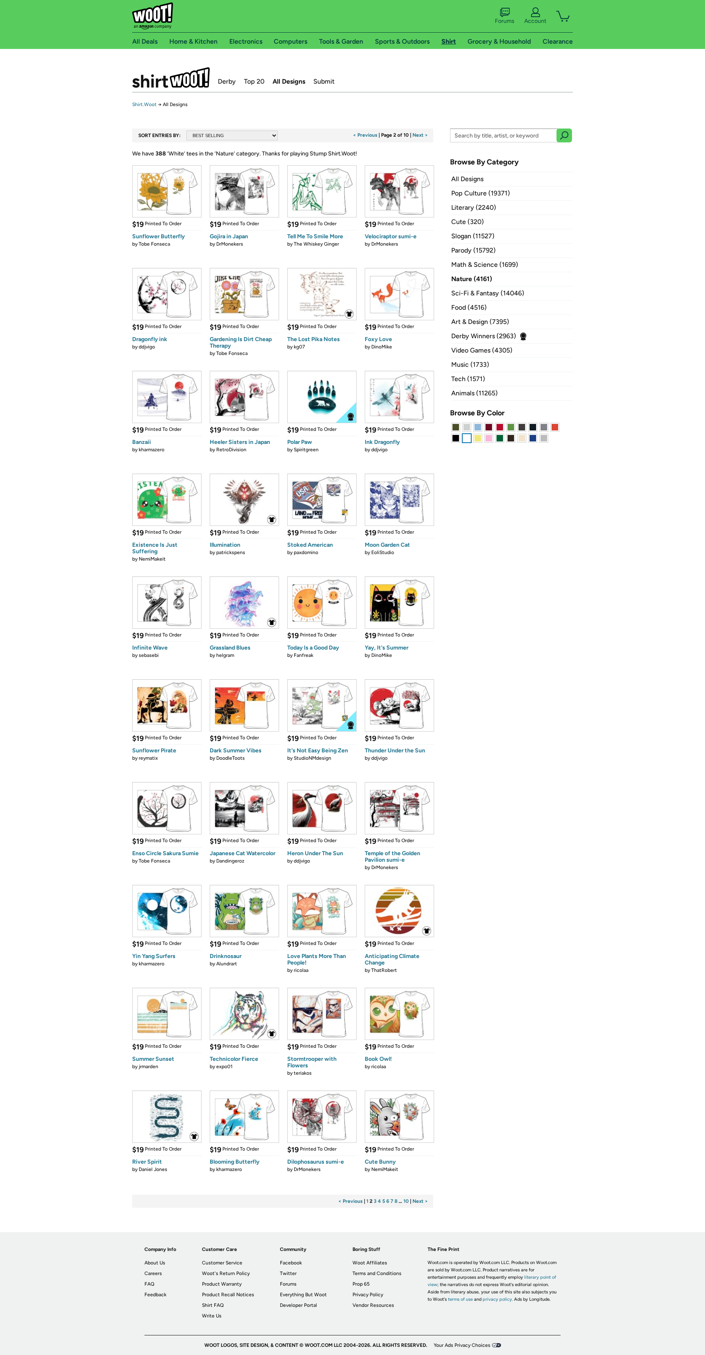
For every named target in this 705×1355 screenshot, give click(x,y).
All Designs (289, 81)
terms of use (460, 1299)
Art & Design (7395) (480, 322)
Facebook (291, 1263)
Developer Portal (298, 1305)
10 (406, 1201)
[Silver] (466, 427)
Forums (504, 21)
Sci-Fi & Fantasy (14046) (487, 293)
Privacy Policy (367, 1294)
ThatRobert (384, 970)
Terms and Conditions (376, 1273)
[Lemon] (477, 438)
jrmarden (148, 1066)
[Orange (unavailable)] (555, 427)
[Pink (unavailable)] (489, 438)
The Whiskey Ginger (316, 244)
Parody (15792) (473, 250)
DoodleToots (230, 758)
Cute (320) (467, 222)
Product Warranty (222, 1284)
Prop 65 (361, 1284)
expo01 (224, 1066)
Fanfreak (303, 655)
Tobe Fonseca (154, 244)
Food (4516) (469, 307)
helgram (225, 655)
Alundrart (226, 964)
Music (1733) (470, 364)
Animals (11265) (474, 393)
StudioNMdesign (312, 758)
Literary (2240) (473, 207)
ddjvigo (147, 347)
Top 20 (254, 81)
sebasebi (149, 655)
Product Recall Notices (228, 1294)
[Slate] (544, 427)
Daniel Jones (153, 1169)
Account (535, 21)
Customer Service (222, 1263)
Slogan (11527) (472, 236)
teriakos (303, 1073)
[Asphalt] (522, 427)
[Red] (500, 427)
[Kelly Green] (500, 438)
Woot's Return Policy (226, 1273)
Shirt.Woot (171, 77)
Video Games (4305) (481, 350)
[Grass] (511, 427)
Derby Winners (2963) (483, 336)
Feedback (155, 1294)
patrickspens (230, 552)
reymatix (148, 758)
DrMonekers (229, 244)
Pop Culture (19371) (480, 193)
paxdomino (306, 552)
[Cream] (522, 438)
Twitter (288, 1273)
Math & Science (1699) (484, 264)
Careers (153, 1273)
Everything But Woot (303, 1294)
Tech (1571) (468, 379)
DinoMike (381, 347)
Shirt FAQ (213, 1305)
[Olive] (455, 427)
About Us (154, 1263)
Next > (420, 135)
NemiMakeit (152, 559)
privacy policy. (498, 1299)
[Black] (455, 438)
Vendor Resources (373, 1305)
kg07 (299, 347)
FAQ (149, 1284)
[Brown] (511, 438)
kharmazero (151, 449)
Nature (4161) (471, 279)
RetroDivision (231, 449)
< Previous (365, 135)
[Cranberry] (489, 427)
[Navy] (533, 427)
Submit (324, 81)
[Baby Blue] (477, 427)
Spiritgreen (306, 449)
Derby (227, 81)
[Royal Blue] (533, 438)
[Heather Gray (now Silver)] (544, 438)
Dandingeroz (230, 861)
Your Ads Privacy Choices (462, 1345)
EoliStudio (382, 552)
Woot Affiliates (369, 1263)
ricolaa (301, 970)
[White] (466, 438)
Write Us (212, 1316)
